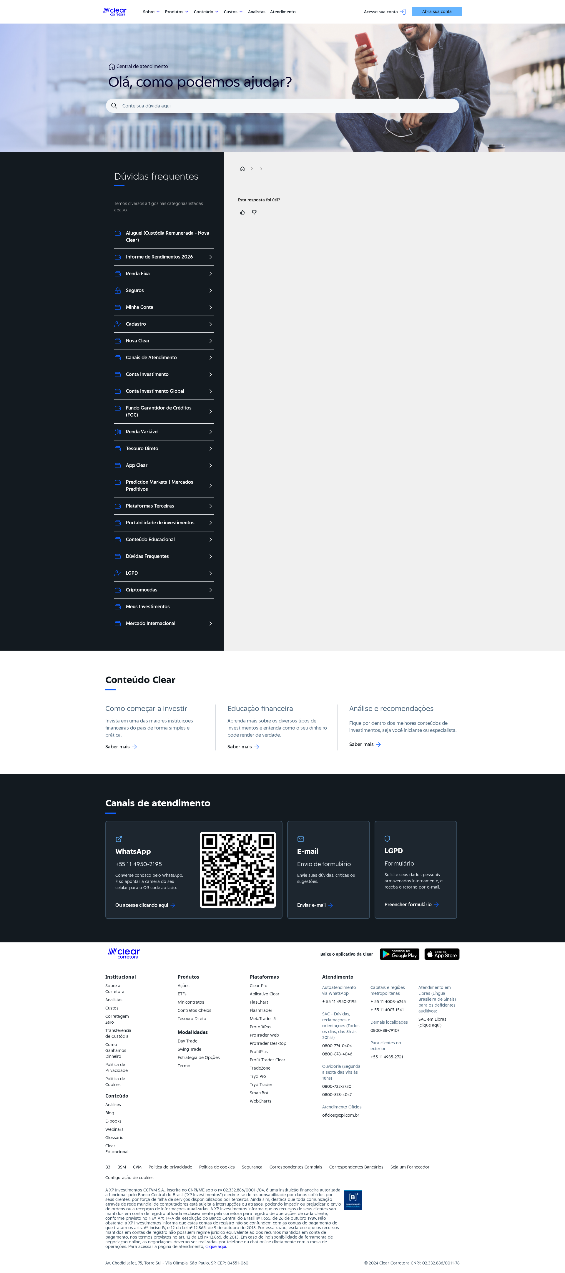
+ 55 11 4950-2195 (339, 1001)
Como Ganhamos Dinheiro (115, 1050)
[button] (242, 168)
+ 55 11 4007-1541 (387, 1009)
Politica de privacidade (170, 1167)
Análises (113, 1104)
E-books (113, 1121)
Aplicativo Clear (265, 994)
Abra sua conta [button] (437, 11)
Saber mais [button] (117, 746)
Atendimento (283, 11)
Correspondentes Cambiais (296, 1167)
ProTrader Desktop (268, 1043)
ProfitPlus (259, 1051)
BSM (121, 1167)
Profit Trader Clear (267, 1059)
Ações (184, 985)
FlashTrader (261, 1010)
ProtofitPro (260, 1027)
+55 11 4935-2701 (386, 1057)
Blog (109, 1112)
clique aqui (215, 1246)
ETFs (182, 994)
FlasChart (259, 1002)
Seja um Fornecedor (410, 1167)
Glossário (114, 1137)
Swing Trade (189, 1049)
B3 (107, 1167)
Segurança (252, 1167)
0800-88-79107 (384, 1030)
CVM (137, 1167)
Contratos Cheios (194, 1010)
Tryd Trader (261, 1084)
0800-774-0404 (337, 1045)
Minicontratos (191, 1002)
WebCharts (260, 1101)
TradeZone (260, 1068)
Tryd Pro (258, 1076)
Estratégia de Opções (199, 1057)
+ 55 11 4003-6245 (388, 1001)
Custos (112, 1008)
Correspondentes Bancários (356, 1167)
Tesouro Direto (192, 1018)
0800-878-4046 (337, 1054)
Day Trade (187, 1041)
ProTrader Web (264, 1035)
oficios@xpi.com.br (340, 1115)
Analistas (256, 11)
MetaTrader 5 (263, 1018)
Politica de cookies (217, 1167)
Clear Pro (258, 985)
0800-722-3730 (336, 1086)
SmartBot (259, 1092)
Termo (184, 1065)
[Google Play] (400, 954)
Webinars (114, 1129)
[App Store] (442, 954)
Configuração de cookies (129, 1177)
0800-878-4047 (337, 1094)
